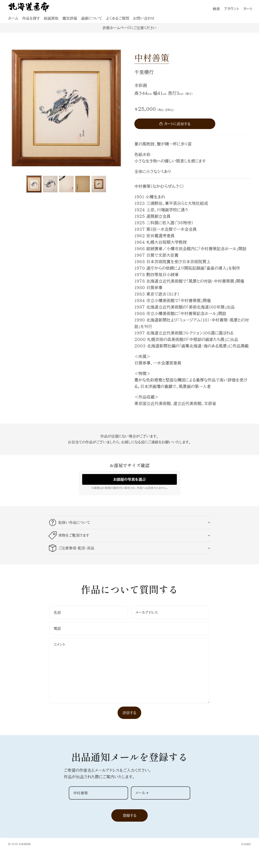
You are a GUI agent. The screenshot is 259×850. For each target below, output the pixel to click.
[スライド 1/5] (34, 184)
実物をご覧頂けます (73, 535)
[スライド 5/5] (98, 184)
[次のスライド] (120, 108)
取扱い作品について (74, 522)
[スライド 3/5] (66, 184)
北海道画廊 (25, 844)
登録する (130, 815)
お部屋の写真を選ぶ (129, 479)
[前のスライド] (12, 108)
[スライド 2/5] (50, 184)
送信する (129, 712)
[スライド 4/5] (82, 184)
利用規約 (246, 844)
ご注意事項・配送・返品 (76, 548)
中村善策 (151, 57)
